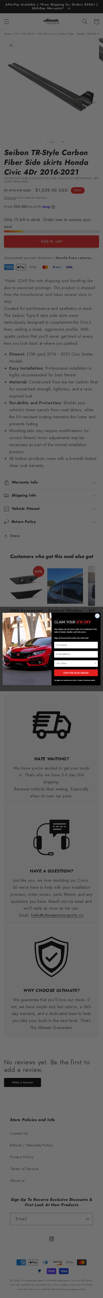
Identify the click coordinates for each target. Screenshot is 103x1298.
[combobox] (75, 663)
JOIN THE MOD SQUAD (75, 672)
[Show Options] (95, 663)
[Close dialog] (97, 616)
